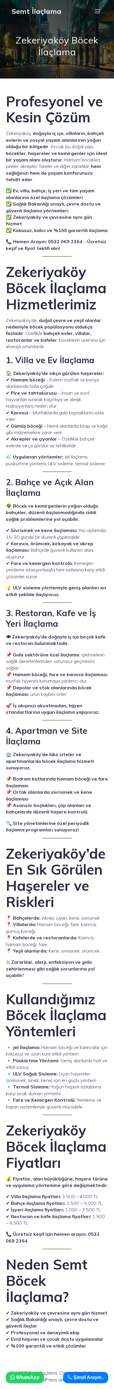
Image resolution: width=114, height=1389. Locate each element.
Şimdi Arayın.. (88, 1377)
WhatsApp (27, 1377)
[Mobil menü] (97, 11)
